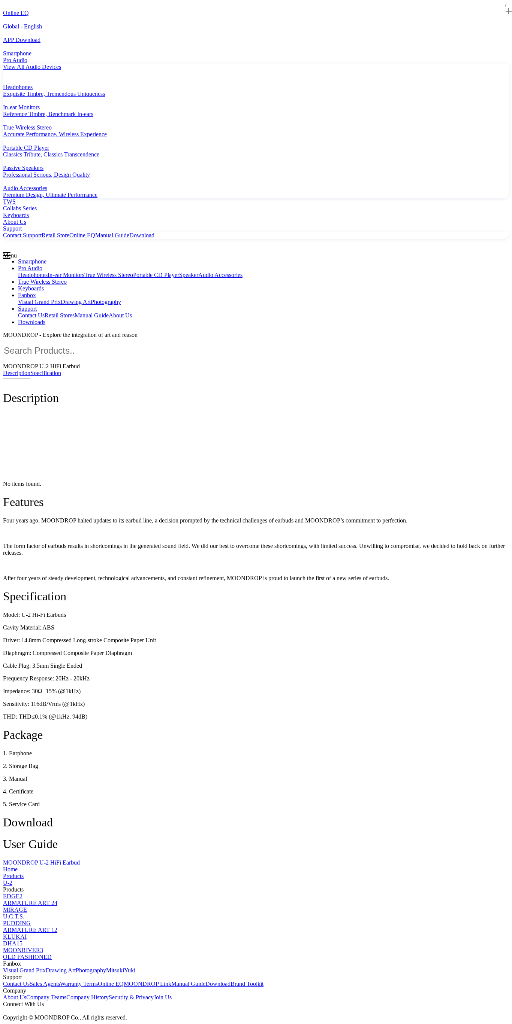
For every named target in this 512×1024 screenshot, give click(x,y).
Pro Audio (30, 268)
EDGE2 (12, 896)
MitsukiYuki (120, 970)
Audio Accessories (220, 275)
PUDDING (17, 923)
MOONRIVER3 (23, 950)
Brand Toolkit (247, 984)
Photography (106, 302)
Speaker (188, 275)
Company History (87, 997)
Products (13, 876)
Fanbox (27, 295)
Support (27, 308)
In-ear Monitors (66, 275)
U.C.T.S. (13, 916)
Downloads (31, 322)
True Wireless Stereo (108, 275)
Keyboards (31, 288)
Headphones (33, 275)
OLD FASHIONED (27, 957)
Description (16, 373)
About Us (120, 315)
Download (141, 235)
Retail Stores (60, 315)
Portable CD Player (156, 275)
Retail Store (55, 235)
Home (10, 869)
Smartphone (32, 261)
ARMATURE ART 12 (30, 930)
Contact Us (31, 315)
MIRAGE (15, 909)
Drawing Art (76, 302)
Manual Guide (112, 235)
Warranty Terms (79, 984)
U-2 (7, 883)
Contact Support (22, 235)
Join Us (163, 997)
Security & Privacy (131, 997)
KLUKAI (15, 936)
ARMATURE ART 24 (30, 903)
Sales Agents (45, 984)
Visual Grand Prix (39, 302)
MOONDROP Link (147, 984)
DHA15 (12, 943)
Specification (45, 373)
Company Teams (46, 997)
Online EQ (82, 235)
